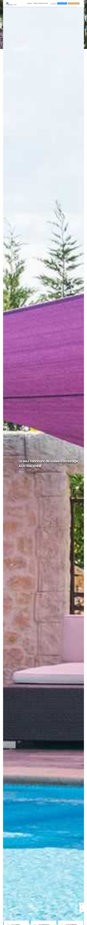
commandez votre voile (73, 3)
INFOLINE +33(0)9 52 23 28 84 (40, 3)
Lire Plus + (21, 471)
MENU (30, 3)
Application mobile (62, 3)
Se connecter (54, 3)
